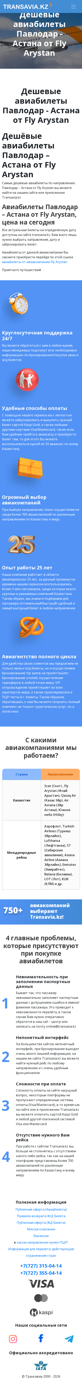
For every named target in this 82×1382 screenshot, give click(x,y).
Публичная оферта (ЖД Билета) (41, 1222)
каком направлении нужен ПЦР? (42, 1242)
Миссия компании (41, 1229)
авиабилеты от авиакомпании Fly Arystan (34, 262)
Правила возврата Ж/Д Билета (41, 1216)
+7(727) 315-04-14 (41, 1265)
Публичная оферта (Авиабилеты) (41, 1209)
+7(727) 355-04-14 (41, 1273)
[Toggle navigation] (73, 6)
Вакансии (41, 1236)
